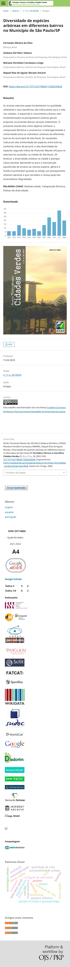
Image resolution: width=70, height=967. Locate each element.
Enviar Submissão (16, 487)
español (9, 512)
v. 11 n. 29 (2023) (31, 10)
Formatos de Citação (16, 472)
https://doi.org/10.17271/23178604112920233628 (35, 86)
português (10, 516)
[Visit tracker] (6, 828)
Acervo (15, 10)
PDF (10, 344)
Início (5, 10)
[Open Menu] (3, 3)
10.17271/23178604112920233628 (19, 459)
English (9, 507)
